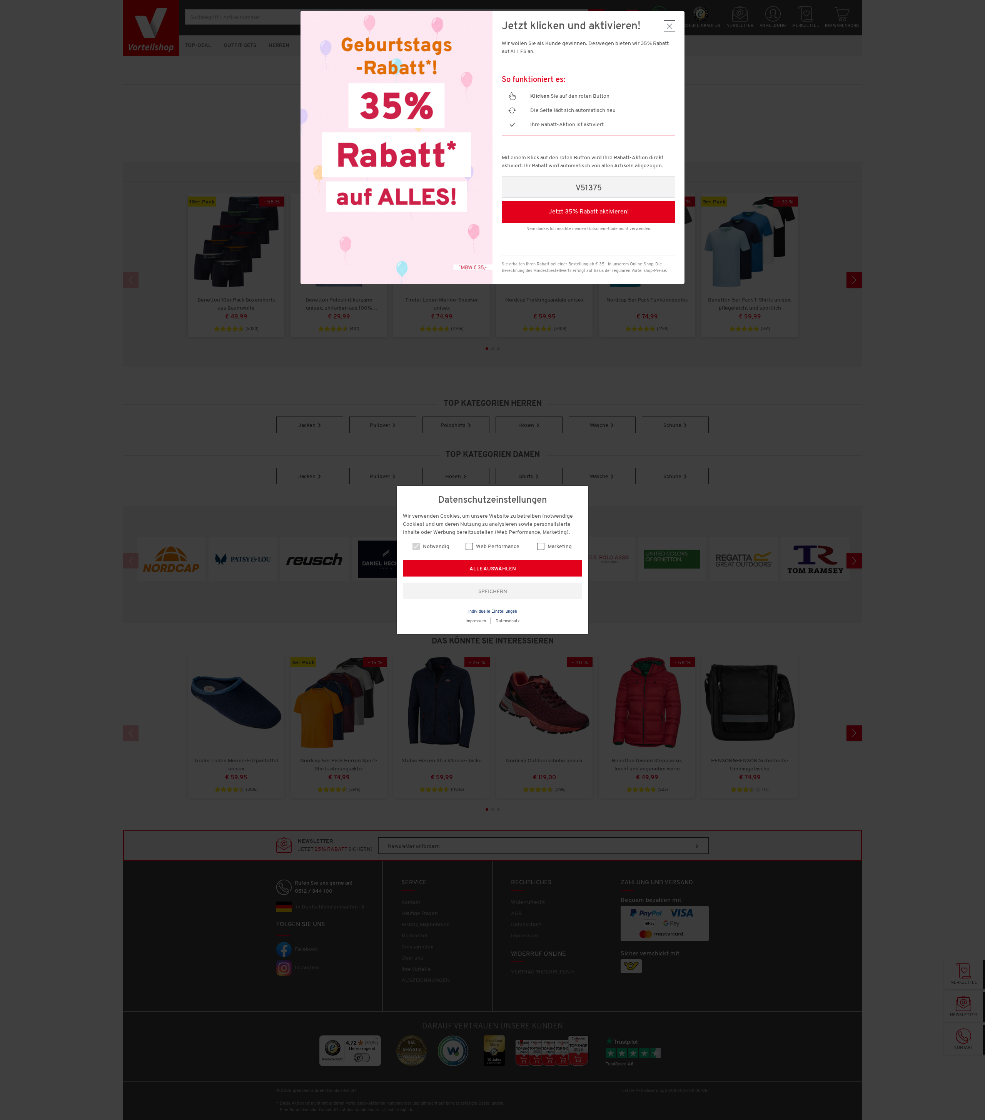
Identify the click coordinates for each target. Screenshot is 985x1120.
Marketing (559, 547)
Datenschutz (508, 621)
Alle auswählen (492, 569)
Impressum (476, 621)
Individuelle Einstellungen (492, 612)
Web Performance (497, 547)
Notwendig (435, 547)
